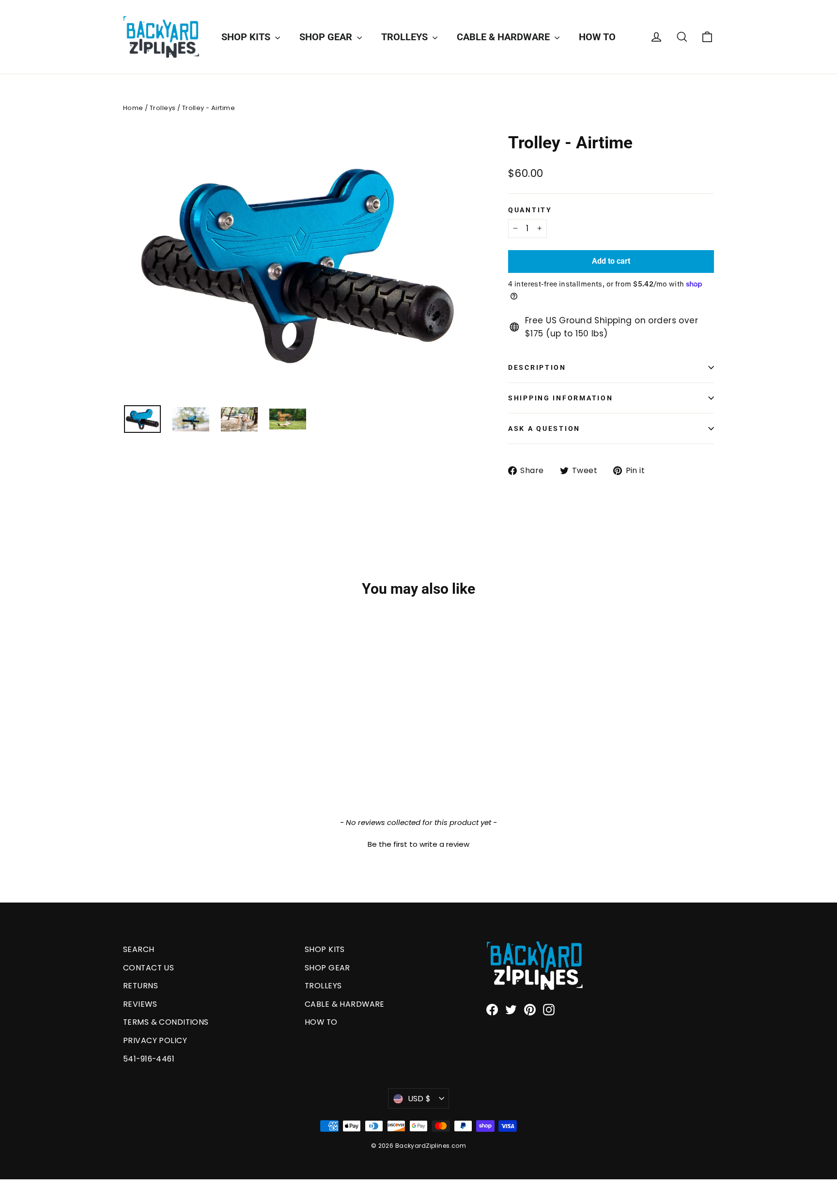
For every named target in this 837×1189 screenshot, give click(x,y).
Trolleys (162, 107)
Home (133, 107)
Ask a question (544, 428)
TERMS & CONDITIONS (166, 1022)
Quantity (530, 210)
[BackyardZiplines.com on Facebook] (492, 1009)
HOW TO (597, 37)
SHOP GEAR (327, 37)
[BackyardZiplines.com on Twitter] (511, 1009)
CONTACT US (148, 967)
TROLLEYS (405, 37)
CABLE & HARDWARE (504, 37)
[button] (418, 843)
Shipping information (560, 398)
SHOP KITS (247, 37)
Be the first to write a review (418, 844)
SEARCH (139, 949)
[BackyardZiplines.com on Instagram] (549, 1009)
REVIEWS (140, 1004)
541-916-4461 (148, 1058)
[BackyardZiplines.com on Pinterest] (530, 1009)
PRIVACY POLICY (155, 1040)
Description (537, 367)
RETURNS (140, 985)
